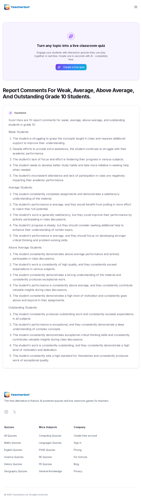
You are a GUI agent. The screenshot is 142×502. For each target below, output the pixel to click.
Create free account (85, 435)
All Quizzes (10, 435)
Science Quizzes (14, 456)
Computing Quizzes (50, 435)
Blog (76, 464)
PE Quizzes (45, 464)
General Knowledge (50, 471)
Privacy (78, 471)
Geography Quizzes (15, 471)
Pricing (78, 449)
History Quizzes (13, 464)
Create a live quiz (74, 67)
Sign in (77, 442)
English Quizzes (13, 449)
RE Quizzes (45, 456)
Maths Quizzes (12, 442)
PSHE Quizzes (47, 449)
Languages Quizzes (50, 442)
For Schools (80, 456)
